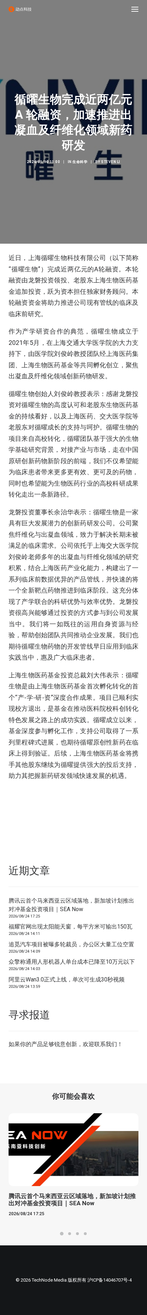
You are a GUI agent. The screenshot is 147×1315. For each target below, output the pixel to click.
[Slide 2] (70, 1233)
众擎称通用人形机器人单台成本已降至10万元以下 (72, 961)
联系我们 (105, 1044)
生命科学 (79, 162)
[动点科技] (20, 9)
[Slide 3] (77, 1233)
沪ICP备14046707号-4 (109, 1280)
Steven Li (110, 162)
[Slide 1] (62, 1233)
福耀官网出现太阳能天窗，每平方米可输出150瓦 (70, 926)
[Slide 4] (85, 1233)
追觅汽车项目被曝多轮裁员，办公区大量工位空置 (71, 944)
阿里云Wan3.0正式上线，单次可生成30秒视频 (67, 979)
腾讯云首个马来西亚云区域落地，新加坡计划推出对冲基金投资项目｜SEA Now (71, 905)
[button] (135, 9)
